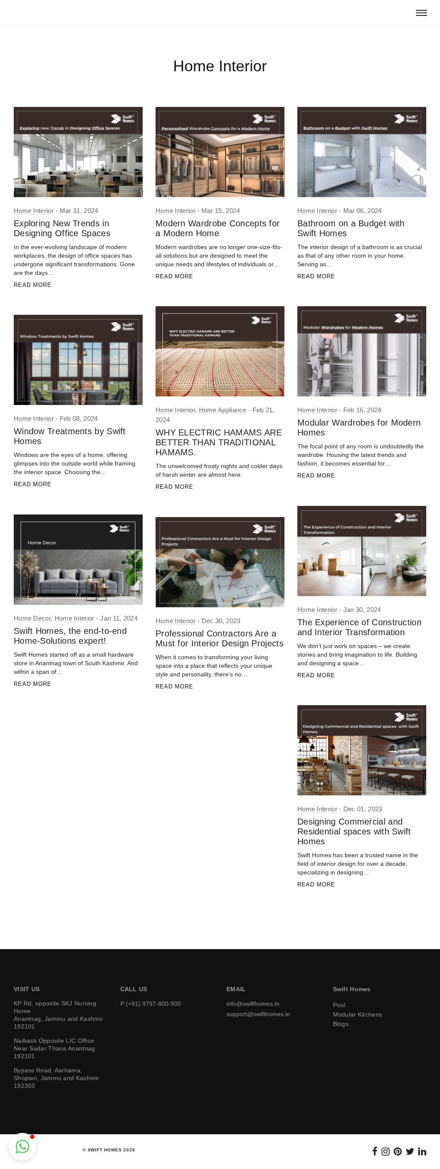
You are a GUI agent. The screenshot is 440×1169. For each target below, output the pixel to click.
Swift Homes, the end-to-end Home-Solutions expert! (70, 635)
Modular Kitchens (357, 1014)
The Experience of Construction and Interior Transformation (359, 627)
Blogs (341, 1023)
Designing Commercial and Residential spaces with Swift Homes (354, 831)
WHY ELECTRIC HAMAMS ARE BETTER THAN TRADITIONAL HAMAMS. (219, 442)
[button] (22, 1146)
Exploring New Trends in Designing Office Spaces (62, 228)
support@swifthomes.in (258, 1014)
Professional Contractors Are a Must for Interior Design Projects (220, 638)
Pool (339, 1005)
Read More (33, 285)
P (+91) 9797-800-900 (150, 1003)
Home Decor (32, 618)
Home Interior (34, 210)
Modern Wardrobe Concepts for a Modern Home (218, 228)
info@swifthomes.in (252, 1003)
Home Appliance (223, 410)
